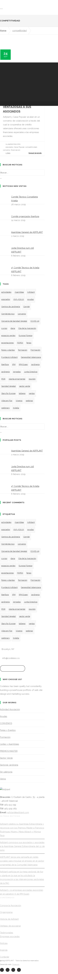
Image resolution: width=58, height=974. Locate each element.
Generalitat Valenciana (31, 357)
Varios (3, 779)
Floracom (15, 964)
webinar (29, 401)
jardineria (35, 364)
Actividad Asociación (10, 709)
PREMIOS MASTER (9, 751)
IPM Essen (23, 364)
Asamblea (19, 292)
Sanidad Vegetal (8, 386)
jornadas (17, 372)
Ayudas (3, 716)
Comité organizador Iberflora (25, 216)
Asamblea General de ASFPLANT (27, 232)
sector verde (24, 386)
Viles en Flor (6, 401)
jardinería (5, 372)
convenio (22, 314)
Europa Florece (25, 335)
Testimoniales (6, 932)
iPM (13, 364)
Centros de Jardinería (10, 306)
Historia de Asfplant (9, 919)
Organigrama (6, 912)
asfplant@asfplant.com (18, 812)
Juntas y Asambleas (9, 744)
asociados (5, 299)
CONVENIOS (6, 723)
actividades (6, 292)
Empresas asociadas (10, 936)
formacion (22, 350)
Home (3, 30)
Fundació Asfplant (9, 357)
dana (13, 328)
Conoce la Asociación (10, 905)
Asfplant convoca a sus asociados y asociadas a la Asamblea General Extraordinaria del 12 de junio (22, 846)
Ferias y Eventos (8, 730)
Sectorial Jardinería (9, 765)
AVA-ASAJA (18, 299)
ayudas (30, 299)
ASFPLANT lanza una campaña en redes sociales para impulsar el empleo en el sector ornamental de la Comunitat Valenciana (22, 861)
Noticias (4, 943)
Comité (26, 306)
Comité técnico (7, 314)
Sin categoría (6, 772)
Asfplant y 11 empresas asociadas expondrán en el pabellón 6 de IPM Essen (21, 892)
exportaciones (7, 343)
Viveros (19, 401)
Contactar (4, 957)
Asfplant (31, 292)
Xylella (16, 408)
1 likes (8, 153)
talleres (22, 393)
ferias (28, 343)
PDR (3, 379)
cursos (4, 328)
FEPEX (20, 343)
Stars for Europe (8, 393)
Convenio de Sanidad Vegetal (14, 321)
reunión (32, 379)
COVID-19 (34, 321)
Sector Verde (6, 758)
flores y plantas (8, 350)
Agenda (3, 950)
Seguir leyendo (35, 153)
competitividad (19, 30)
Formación (35, 350)
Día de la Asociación (27, 328)
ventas (32, 393)
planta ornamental (17, 379)
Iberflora (5, 364)
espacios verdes (8, 335)
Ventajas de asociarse (10, 926)
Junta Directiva (30, 372)
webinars (5, 408)
